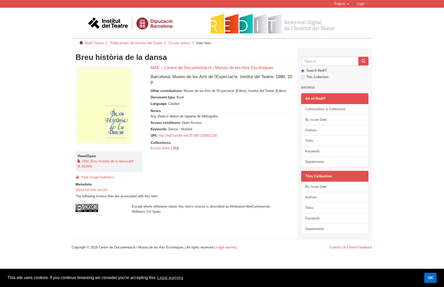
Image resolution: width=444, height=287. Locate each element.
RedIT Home (94, 43)
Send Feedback (360, 247)
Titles (309, 141)
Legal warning (226, 247)
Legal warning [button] (170, 277)
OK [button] (430, 278)
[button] (341, 4)
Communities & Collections (325, 109)
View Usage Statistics (96, 177)
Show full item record (91, 190)
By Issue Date (316, 120)
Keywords (312, 151)
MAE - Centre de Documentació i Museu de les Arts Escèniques (212, 67)
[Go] (363, 61)
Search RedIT (316, 70)
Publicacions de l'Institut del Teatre (136, 43)
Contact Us (337, 247)
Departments (314, 162)
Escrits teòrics (179, 43)
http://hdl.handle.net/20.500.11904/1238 (187, 135)
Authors (311, 130)
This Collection (317, 77)
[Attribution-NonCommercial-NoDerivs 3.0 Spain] (100, 208)
